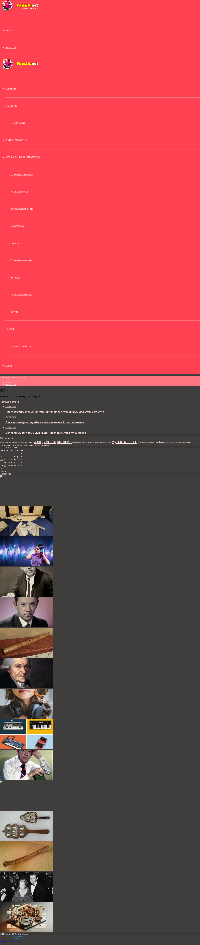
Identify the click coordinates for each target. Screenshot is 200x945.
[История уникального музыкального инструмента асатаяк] (26, 840)
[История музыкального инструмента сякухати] (26, 870)
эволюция (40, 445)
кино (79, 442)
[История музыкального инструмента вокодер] (26, 748)
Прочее (10, 329)
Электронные (17, 226)
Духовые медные (19, 191)
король (84, 442)
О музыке (11, 106)
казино (75, 442)
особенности (161, 442)
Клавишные (17, 243)
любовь (95, 442)
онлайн (152, 442)
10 (1, 459)
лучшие (89, 442)
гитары (8, 442)
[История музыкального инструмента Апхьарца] (26, 535)
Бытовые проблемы (21, 346)
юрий (47, 445)
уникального (28, 445)
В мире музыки (18, 123)
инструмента (45, 442)
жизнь (21, 442)
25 (5, 465)
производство (179, 442)
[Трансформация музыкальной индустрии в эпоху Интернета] (26, 565)
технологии (18, 445)
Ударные (15, 277)
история (64, 441)
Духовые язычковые (21, 294)
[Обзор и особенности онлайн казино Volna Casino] (26, 809)
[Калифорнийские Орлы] (26, 504)
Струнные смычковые (22, 174)
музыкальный (143, 442)
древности (15, 442)
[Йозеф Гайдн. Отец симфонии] (26, 687)
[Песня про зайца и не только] (26, 779)
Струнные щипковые (21, 260)
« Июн (3, 471)
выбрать (3, 442)
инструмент (29, 442)
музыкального (124, 442)
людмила (102, 442)
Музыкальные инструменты (22, 157)
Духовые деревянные (22, 209)
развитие (187, 442)
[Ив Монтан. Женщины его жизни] (26, 901)
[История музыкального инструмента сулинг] (26, 657)
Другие (14, 312)
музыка (108, 442)
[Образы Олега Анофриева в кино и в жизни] (26, 626)
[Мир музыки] (20, 11)
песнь (171, 442)
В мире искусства (16, 140)
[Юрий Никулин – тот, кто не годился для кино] (26, 596)
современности (7, 445)
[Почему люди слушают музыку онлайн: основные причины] (26, 718)
